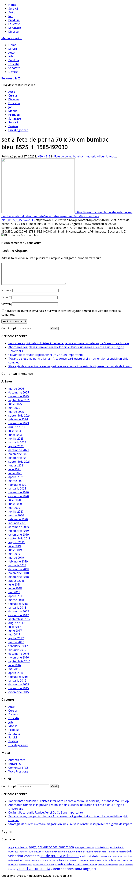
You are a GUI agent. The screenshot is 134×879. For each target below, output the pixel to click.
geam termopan (87, 847)
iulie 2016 (14, 665)
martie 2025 (16, 412)
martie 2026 (16, 389)
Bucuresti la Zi (11, 78)
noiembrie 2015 (18, 688)
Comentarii (18, 768)
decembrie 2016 (18, 654)
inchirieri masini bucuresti (104, 852)
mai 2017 (14, 634)
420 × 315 (44, 156)
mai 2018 (14, 592)
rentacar (97, 860)
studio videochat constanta (76, 864)
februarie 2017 (18, 646)
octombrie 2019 (18, 534)
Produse (14, 20)
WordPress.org (18, 771)
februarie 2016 (18, 677)
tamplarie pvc (103, 864)
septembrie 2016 (19, 661)
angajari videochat (18, 847)
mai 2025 (14, 408)
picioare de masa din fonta (54, 860)
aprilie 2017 (16, 638)
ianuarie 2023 (17, 442)
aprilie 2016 (16, 673)
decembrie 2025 (18, 392)
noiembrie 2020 (18, 492)
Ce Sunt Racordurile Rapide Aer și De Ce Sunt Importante (45, 355)
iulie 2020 (14, 500)
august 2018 (16, 581)
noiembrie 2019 (18, 531)
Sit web (6, 304)
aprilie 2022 (16, 446)
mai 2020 (14, 508)
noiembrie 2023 (18, 423)
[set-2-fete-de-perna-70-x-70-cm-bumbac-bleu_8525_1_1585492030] (38, 212)
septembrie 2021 (19, 462)
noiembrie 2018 (18, 573)
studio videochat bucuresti (43, 864)
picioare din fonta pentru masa (81, 860)
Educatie (14, 24)
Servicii (13, 8)
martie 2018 (16, 600)
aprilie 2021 (16, 477)
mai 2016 (14, 669)
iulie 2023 (14, 431)
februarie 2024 (18, 419)
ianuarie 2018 (17, 607)
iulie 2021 (14, 469)
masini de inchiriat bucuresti (111, 856)
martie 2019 (16, 558)
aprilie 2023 (16, 438)
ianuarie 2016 (17, 680)
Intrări (15, 764)
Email (6, 297)
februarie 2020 (18, 519)
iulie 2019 (14, 546)
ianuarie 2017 (17, 650)
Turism (13, 126)
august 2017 (16, 623)
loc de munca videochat (59, 855)
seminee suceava (25, 864)
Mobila (12, 111)
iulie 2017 (14, 627)
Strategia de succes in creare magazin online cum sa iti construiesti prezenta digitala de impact (70, 366)
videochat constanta (33, 868)
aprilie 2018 (16, 596)
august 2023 (16, 427)
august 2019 (16, 542)
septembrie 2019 (19, 538)
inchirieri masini (84, 851)
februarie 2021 (18, 485)
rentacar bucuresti (111, 860)
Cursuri (13, 95)
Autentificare (16, 760)
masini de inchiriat (89, 856)
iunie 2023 (15, 435)
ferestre (78, 847)
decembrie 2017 (18, 611)
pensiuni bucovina (31, 860)
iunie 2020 (15, 504)
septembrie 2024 (19, 415)
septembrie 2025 (19, 400)
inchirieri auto (102, 847)
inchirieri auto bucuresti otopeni (36, 851)
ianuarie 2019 (17, 565)
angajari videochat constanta (51, 847)
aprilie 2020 (16, 511)
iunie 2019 (15, 550)
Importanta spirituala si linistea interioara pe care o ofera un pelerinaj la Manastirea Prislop (68, 343)
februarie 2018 (18, 604)
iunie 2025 (15, 404)
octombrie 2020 (18, 496)
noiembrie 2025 (18, 396)
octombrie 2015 (18, 692)
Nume (6, 290)
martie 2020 (16, 515)
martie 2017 (16, 642)
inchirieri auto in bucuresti (64, 852)
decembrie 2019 (18, 527)
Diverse (13, 32)
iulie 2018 (14, 584)
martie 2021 (16, 481)
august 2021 (16, 465)
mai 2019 (14, 554)
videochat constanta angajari (73, 868)
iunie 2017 (15, 630)
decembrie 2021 (18, 450)
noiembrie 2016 (18, 657)
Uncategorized (18, 130)
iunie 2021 (15, 473)
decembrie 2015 (18, 684)
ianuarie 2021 (17, 488)
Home (12, 5)
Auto (11, 12)
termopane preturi (116, 864)
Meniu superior (11, 38)
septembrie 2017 (19, 619)
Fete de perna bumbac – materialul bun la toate (85, 156)
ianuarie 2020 (17, 523)
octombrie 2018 (18, 577)
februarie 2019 (18, 561)
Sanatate (14, 28)
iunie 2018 (15, 588)
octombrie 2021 (18, 458)
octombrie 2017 (18, 615)
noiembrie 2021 (18, 454)
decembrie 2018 (18, 569)
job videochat (121, 852)
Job (10, 16)
